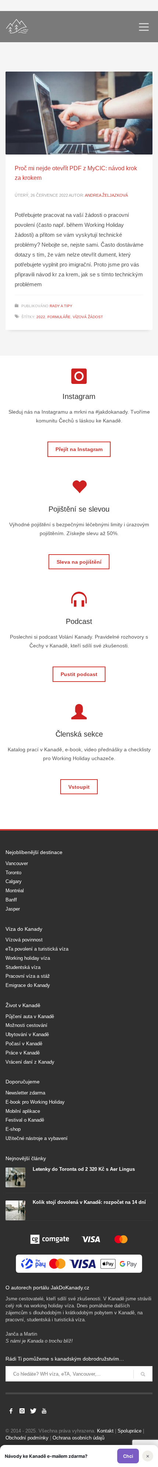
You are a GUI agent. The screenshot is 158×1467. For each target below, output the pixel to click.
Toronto (13, 872)
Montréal (15, 890)
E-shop (13, 1129)
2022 (40, 317)
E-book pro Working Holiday (35, 1102)
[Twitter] (33, 1410)
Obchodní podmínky (27, 1438)
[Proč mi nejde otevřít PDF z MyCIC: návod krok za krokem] (79, 113)
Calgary (14, 881)
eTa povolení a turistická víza (37, 949)
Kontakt (105, 1431)
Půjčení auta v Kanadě (30, 1016)
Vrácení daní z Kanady (30, 1062)
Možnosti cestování (26, 1025)
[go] (142, 1374)
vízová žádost (88, 317)
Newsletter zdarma (25, 1093)
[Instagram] (22, 1410)
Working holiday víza (28, 958)
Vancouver (17, 863)
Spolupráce (129, 1431)
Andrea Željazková (106, 195)
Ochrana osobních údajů (78, 1438)
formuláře (59, 317)
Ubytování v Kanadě (27, 1034)
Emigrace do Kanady (28, 985)
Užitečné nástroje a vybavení (37, 1138)
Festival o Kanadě (25, 1120)
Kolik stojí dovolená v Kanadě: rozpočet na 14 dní (89, 1202)
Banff (11, 900)
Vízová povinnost (24, 940)
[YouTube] (44, 1410)
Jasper (13, 909)
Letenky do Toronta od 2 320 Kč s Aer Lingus (84, 1169)
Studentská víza (23, 967)
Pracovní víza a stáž (28, 976)
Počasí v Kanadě (24, 1043)
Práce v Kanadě (23, 1053)
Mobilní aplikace (23, 1111)
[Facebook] (11, 1410)
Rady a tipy (61, 306)
